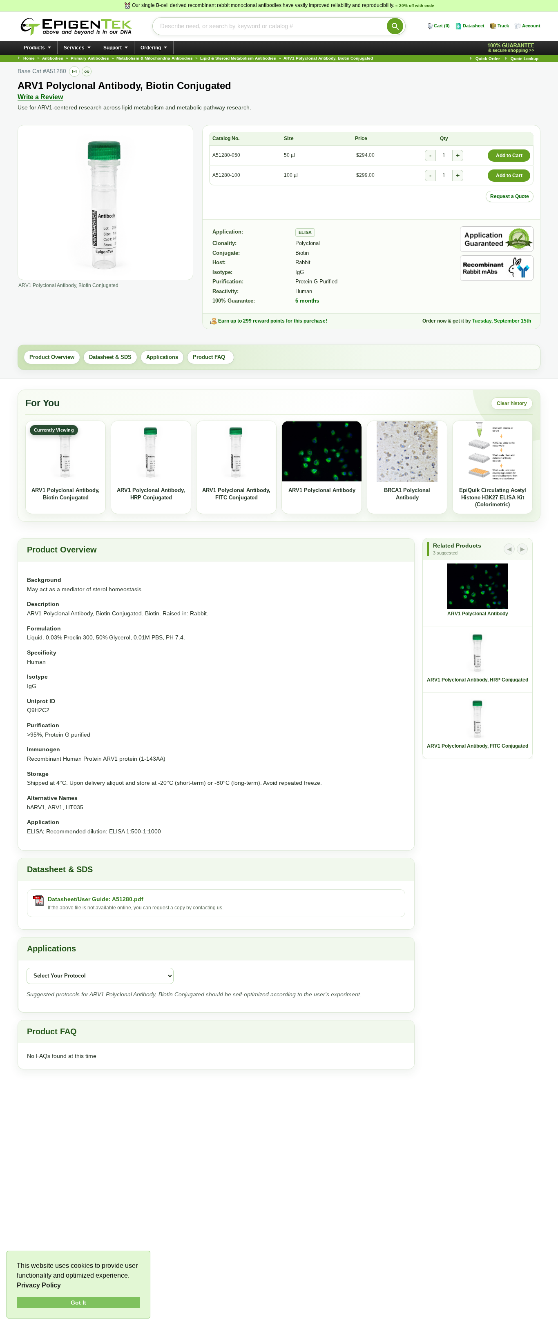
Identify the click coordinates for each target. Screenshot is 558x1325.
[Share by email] (74, 71)
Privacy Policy (39, 1285)
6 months (307, 301)
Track (503, 25)
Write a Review (40, 97)
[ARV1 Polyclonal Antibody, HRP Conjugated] (151, 451)
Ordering (151, 48)
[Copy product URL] (87, 71)
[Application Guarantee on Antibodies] (496, 239)
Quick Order (487, 58)
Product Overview (51, 357)
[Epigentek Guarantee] (512, 48)
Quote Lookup (524, 58)
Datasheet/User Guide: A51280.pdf (95, 899)
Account (531, 25)
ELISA (305, 232)
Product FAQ (210, 357)
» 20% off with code (414, 5)
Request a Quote (509, 196)
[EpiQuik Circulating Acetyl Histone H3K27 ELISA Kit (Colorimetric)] (492, 451)
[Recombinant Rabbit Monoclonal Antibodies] (496, 268)
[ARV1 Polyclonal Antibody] (322, 451)
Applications (162, 357)
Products (34, 48)
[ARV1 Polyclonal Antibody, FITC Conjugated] (236, 451)
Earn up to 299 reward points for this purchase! (272, 321)
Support (112, 48)
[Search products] (395, 26)
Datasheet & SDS (110, 357)
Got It (78, 1302)
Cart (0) (442, 25)
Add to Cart (509, 155)
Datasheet (473, 25)
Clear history (512, 403)
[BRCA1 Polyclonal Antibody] (407, 451)
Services (74, 48)
